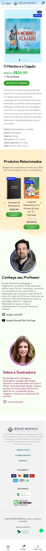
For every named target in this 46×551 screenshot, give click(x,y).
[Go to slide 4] (26, 60)
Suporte (23, 461)
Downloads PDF (23, 455)
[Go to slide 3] (24, 60)
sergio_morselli (14, 314)
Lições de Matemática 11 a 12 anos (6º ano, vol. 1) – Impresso (31, 208)
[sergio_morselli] (3, 314)
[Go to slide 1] (19, 60)
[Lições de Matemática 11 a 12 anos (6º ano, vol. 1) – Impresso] (31, 187)
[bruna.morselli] (5, 401)
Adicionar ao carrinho (16, 83)
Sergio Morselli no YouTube (20, 320)
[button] (6, 36)
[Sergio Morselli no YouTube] (3, 320)
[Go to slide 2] (21, 60)
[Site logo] (25, 3)
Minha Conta (23, 450)
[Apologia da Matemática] (14, 188)
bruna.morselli (15, 401)
